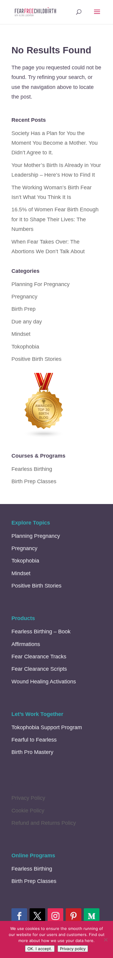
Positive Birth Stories (36, 359)
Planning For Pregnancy (40, 284)
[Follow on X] (37, 916)
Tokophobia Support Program (46, 727)
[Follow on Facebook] (19, 916)
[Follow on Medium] (91, 916)
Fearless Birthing (31, 469)
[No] (105, 940)
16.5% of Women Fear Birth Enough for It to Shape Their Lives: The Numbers (55, 219)
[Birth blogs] (44, 436)
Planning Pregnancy (35, 536)
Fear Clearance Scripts (39, 669)
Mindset (20, 334)
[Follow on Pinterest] (73, 916)
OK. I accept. (39, 948)
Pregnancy (24, 297)
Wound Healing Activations (43, 682)
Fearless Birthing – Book (41, 632)
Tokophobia (25, 347)
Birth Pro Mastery (32, 752)
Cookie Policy (27, 811)
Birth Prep (23, 309)
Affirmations (25, 644)
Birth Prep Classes (33, 481)
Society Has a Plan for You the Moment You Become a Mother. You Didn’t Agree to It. (54, 143)
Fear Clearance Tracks (38, 657)
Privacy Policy (28, 798)
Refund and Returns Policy (43, 823)
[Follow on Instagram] (55, 916)
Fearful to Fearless (34, 740)
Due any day (26, 322)
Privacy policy (73, 948)
